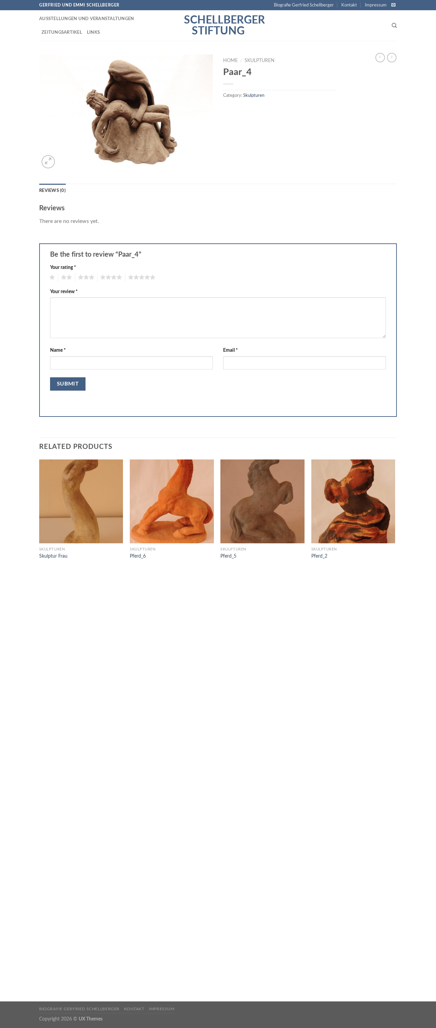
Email (230, 350)
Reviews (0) (52, 190)
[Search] (394, 25)
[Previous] (39, 730)
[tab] (52, 190)
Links (93, 32)
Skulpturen (260, 60)
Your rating (63, 267)
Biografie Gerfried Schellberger (304, 5)
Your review (64, 291)
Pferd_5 (228, 556)
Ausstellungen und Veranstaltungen (86, 19)
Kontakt (349, 5)
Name (58, 350)
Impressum (376, 5)
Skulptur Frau (53, 556)
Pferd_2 (319, 556)
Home (230, 60)
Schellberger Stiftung (218, 25)
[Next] (395, 730)
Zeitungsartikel (62, 32)
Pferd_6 (138, 556)
